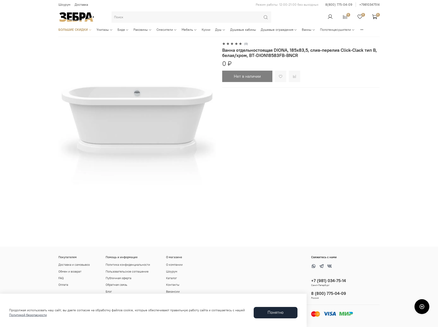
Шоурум (64, 5)
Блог (109, 291)
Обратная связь (116, 284)
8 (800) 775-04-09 (328, 293)
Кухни (206, 30)
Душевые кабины (243, 30)
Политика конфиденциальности (128, 264)
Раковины (140, 30)
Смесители (164, 30)
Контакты (172, 284)
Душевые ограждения (277, 30)
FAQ (61, 278)
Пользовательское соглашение (127, 271)
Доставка (81, 5)
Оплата (63, 284)
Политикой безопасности (28, 315)
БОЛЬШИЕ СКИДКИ (73, 30)
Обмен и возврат (69, 271)
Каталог (171, 278)
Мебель (187, 30)
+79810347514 (369, 5)
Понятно (276, 312)
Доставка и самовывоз (74, 264)
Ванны (306, 30)
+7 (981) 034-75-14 (328, 280)
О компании (174, 264)
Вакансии (173, 291)
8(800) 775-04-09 (338, 5)
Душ (218, 30)
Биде (121, 30)
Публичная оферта (118, 278)
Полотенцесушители (335, 30)
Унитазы (102, 30)
